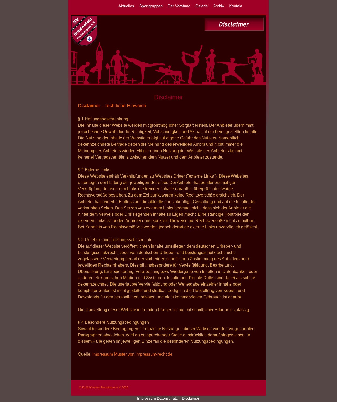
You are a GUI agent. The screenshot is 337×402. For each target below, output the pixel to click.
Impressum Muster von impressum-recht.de (132, 354)
